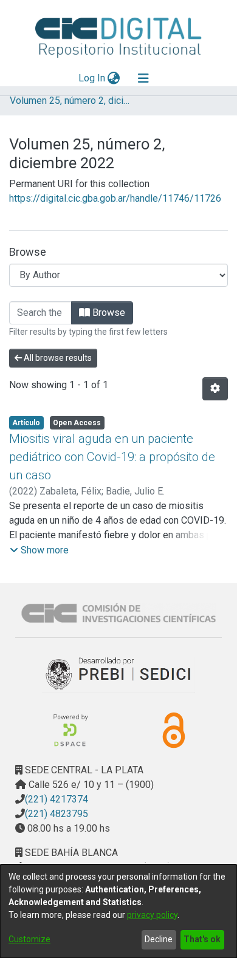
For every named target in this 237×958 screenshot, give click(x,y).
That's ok (202, 939)
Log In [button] (92, 78)
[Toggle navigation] (143, 78)
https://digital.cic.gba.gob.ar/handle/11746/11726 (115, 198)
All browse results (57, 358)
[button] (39, 550)
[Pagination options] (215, 388)
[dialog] (118, 911)
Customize (29, 939)
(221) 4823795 (56, 813)
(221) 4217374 (56, 799)
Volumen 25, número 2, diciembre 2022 (70, 100)
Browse (107, 312)
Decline (159, 939)
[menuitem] (114, 78)
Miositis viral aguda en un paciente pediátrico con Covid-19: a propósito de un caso (112, 456)
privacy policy (152, 915)
